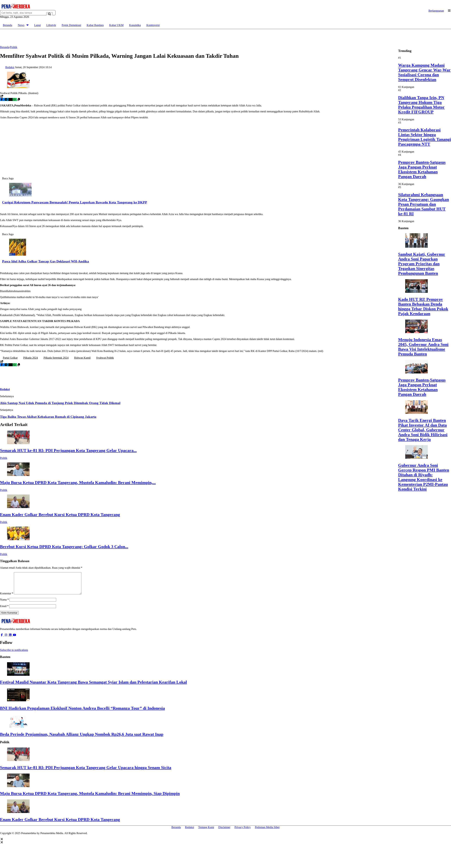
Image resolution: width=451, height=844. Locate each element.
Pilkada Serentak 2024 (56, 357)
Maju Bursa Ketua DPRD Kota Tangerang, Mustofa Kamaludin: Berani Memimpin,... (78, 482)
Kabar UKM (116, 25)
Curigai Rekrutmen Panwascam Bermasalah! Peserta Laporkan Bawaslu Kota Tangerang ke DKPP (74, 202)
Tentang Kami (206, 827)
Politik (3, 457)
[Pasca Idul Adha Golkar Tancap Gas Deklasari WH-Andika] (17, 254)
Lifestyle (51, 25)
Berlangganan (436, 10)
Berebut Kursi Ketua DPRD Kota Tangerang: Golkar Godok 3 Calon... (64, 546)
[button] (18, 99)
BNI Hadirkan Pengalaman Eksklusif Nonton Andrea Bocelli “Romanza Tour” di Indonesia (82, 708)
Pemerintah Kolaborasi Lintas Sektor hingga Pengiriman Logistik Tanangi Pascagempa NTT (424, 137)
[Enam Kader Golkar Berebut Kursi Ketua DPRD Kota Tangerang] (18, 507)
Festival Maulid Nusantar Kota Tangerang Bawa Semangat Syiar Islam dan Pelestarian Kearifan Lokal (93, 682)
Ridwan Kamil (82, 357)
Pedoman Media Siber (267, 827)
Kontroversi (153, 25)
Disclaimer (224, 827)
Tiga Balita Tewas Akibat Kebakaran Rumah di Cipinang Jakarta (48, 417)
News (21, 25)
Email (4, 606)
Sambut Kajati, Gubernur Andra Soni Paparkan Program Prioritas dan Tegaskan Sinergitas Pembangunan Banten (421, 264)
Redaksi (189, 827)
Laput (37, 25)
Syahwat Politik (105, 357)
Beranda (7, 25)
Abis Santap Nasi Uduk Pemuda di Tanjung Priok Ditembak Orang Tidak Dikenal (60, 403)
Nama (4, 599)
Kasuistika (135, 25)
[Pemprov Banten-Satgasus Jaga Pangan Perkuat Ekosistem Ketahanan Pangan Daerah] (416, 372)
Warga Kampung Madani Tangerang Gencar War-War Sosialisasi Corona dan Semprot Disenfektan (424, 72)
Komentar (6, 593)
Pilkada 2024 (30, 357)
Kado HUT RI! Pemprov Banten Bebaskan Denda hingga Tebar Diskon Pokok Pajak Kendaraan (423, 306)
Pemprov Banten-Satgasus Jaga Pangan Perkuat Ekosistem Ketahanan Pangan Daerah (422, 169)
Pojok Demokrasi (71, 25)
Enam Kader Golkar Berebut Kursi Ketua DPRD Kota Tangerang (60, 514)
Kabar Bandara (95, 25)
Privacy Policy (242, 827)
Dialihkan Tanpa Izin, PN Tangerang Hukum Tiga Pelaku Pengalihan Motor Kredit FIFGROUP (421, 104)
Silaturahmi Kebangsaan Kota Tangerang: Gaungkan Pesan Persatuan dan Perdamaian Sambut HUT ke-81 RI (423, 204)
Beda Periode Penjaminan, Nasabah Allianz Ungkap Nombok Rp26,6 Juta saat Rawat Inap (81, 734)
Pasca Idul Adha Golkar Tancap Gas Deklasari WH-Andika (45, 261)
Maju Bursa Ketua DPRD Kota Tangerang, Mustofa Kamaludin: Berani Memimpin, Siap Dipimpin (90, 793)
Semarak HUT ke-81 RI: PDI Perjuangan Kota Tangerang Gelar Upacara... (68, 450)
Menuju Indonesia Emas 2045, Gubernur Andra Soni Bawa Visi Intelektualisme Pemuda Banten (423, 346)
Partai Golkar (10, 357)
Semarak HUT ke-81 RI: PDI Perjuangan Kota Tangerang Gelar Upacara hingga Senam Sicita (85, 767)
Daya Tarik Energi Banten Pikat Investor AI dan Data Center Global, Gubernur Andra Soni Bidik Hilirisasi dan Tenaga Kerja (422, 429)
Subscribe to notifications (14, 649)
